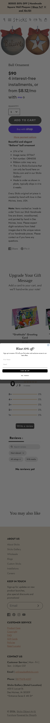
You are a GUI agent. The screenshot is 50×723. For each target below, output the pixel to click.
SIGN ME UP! (25, 371)
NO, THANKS (25, 375)
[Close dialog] (48, 345)
